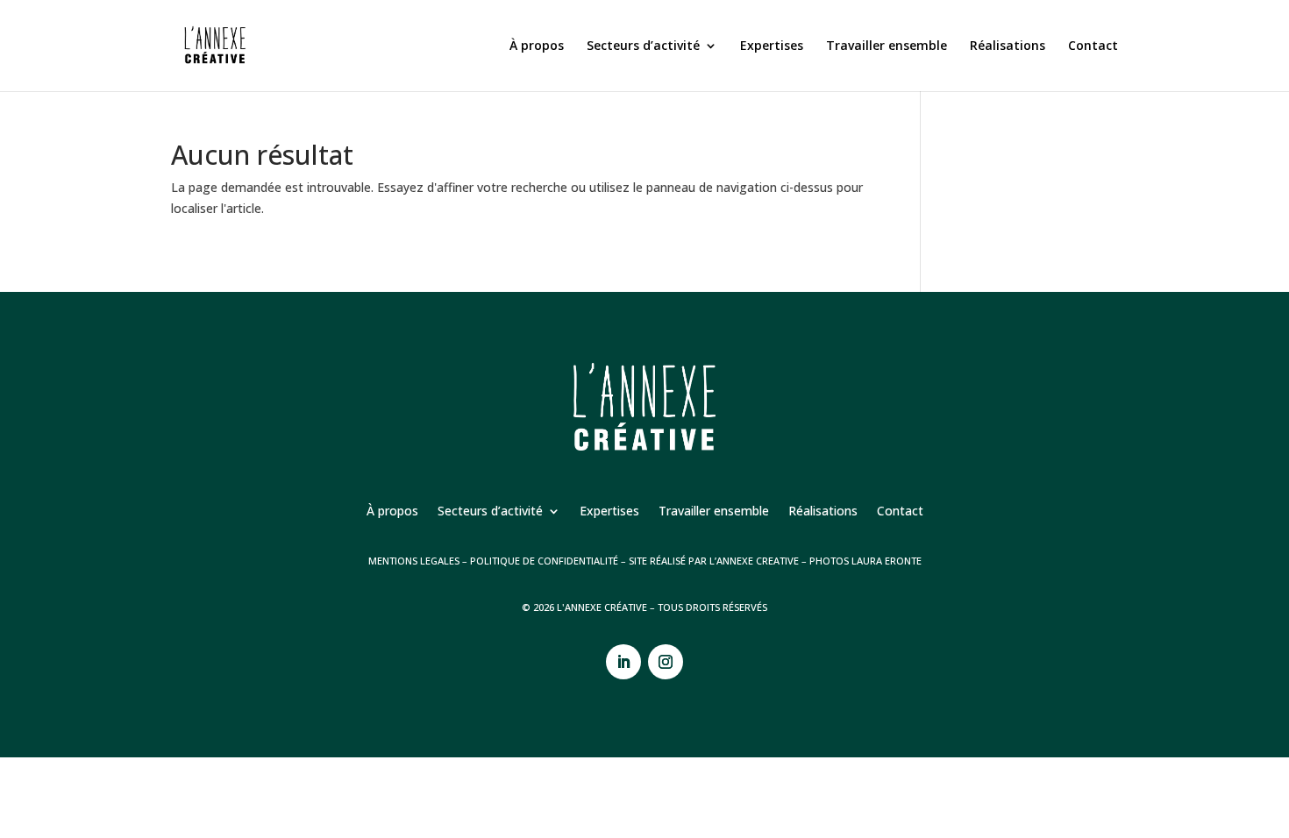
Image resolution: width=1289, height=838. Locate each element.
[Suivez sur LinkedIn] (623, 661)
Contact (1093, 46)
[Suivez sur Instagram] (665, 661)
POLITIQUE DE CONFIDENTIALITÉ (544, 560)
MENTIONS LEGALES (413, 560)
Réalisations (1007, 46)
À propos (536, 46)
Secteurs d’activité (643, 46)
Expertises (771, 46)
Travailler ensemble (886, 46)
